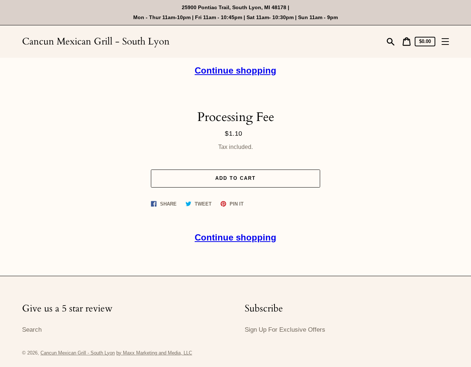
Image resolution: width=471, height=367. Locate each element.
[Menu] (445, 41)
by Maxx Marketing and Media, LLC (154, 353)
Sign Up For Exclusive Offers (285, 329)
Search (32, 329)
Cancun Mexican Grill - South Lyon (96, 41)
